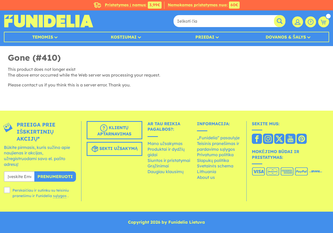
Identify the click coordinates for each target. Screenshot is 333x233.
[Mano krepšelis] (323, 21)
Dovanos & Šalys (286, 37)
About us (206, 177)
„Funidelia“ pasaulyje (218, 137)
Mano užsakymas (165, 143)
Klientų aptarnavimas (114, 130)
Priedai (204, 37)
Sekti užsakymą (118, 148)
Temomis (42, 37)
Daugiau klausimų (166, 171)
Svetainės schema (215, 165)
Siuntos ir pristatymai (169, 160)
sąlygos (60, 195)
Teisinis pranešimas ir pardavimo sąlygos (218, 146)
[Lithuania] (257, 139)
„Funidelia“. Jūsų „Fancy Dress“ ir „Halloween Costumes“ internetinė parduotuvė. (48, 21)
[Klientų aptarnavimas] (310, 21)
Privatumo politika (215, 154)
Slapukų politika (213, 160)
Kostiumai (124, 37)
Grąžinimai (158, 165)
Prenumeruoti (55, 176)
